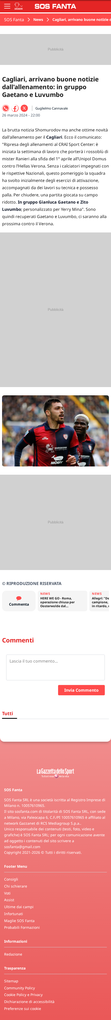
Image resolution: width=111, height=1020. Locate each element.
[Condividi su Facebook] (15, 108)
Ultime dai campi (19, 906)
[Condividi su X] (24, 108)
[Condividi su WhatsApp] (5, 108)
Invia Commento (81, 690)
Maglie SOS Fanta (19, 920)
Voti (7, 893)
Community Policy (19, 987)
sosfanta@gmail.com (22, 846)
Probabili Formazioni (22, 927)
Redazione (13, 954)
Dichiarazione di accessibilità (29, 1001)
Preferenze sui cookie (22, 1008)
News (38, 19)
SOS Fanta (14, 19)
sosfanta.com (26, 811)
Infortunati (13, 913)
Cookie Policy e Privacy (23, 994)
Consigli (11, 879)
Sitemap (11, 981)
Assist (9, 899)
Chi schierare (15, 886)
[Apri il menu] (7, 6)
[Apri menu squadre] (18, 6)
